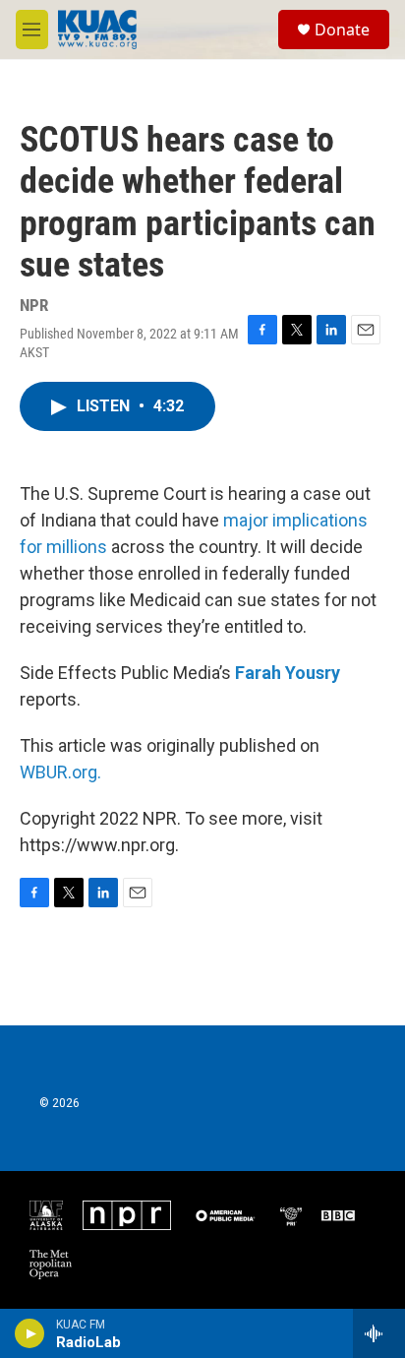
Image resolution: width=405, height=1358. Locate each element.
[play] (30, 1333)
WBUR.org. (60, 772)
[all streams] (379, 1333)
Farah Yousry (287, 672)
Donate (342, 29)
